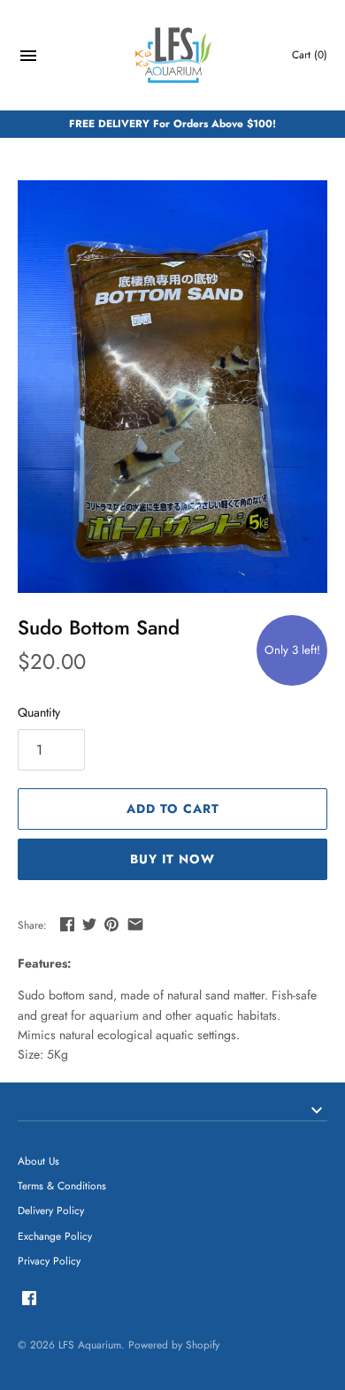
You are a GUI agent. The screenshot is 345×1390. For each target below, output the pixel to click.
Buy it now (172, 859)
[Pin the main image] (111, 924)
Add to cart (172, 808)
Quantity (39, 712)
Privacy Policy (49, 1260)
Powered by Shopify (173, 1344)
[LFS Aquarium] (173, 55)
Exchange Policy (55, 1235)
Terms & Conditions (62, 1185)
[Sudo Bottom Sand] (172, 386)
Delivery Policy (51, 1210)
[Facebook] (29, 1299)
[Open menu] (28, 58)
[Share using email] (135, 924)
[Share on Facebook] (67, 924)
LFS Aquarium (89, 1344)
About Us (38, 1160)
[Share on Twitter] (89, 924)
